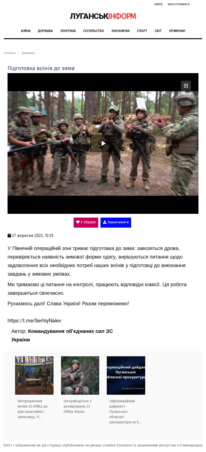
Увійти (158, 4)
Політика (68, 31)
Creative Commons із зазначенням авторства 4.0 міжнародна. (152, 445)
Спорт (142, 31)
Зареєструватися (179, 4)
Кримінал (177, 31)
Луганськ (103, 16)
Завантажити (118, 222)
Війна (25, 31)
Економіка (120, 31)
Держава (45, 31)
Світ (158, 31)
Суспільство (93, 31)
